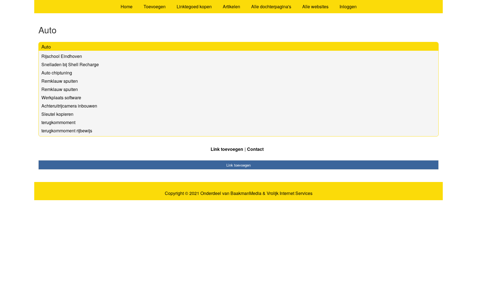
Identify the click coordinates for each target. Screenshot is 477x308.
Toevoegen (155, 6)
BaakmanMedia (245, 193)
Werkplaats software (61, 97)
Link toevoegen (227, 149)
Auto (46, 46)
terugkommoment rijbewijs (66, 130)
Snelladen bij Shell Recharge (70, 64)
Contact (255, 149)
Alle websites (315, 6)
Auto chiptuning (56, 72)
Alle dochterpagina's (271, 6)
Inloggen (348, 6)
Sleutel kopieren (57, 114)
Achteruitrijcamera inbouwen (69, 106)
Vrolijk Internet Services (289, 193)
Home (126, 6)
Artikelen (231, 6)
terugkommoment (58, 122)
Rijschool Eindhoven (61, 56)
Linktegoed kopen (194, 6)
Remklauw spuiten (59, 81)
